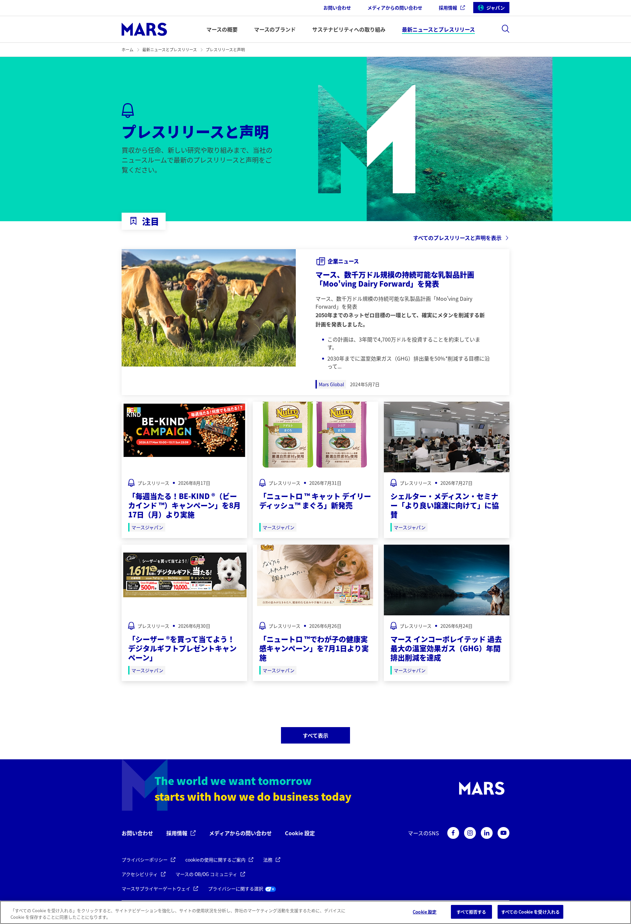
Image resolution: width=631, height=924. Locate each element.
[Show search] (505, 29)
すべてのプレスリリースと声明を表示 (457, 237)
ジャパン (495, 7)
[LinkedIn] (487, 833)
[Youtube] (503, 833)
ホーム (127, 49)
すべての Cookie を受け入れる (530, 912)
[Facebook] (453, 833)
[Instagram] (470, 833)
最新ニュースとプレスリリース (169, 49)
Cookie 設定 (300, 833)
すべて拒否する (471, 912)
